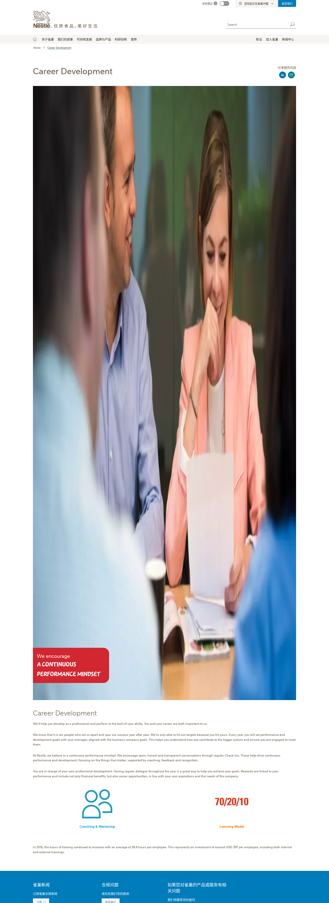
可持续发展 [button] (84, 39)
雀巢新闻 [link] (41, 884)
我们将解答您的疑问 (181, 899)
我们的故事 (65, 39)
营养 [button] (134, 39)
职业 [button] (259, 39)
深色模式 (207, 3)
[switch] (224, 3)
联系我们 (287, 3)
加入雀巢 (272, 39)
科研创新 (121, 39)
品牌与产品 (103, 39)
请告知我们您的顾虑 (115, 893)
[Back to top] (321, 896)
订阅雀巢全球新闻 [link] (45, 893)
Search (292, 24)
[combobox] (256, 24)
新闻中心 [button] (288, 39)
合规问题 (110, 884)
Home (35, 39)
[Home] (67, 20)
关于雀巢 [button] (48, 39)
